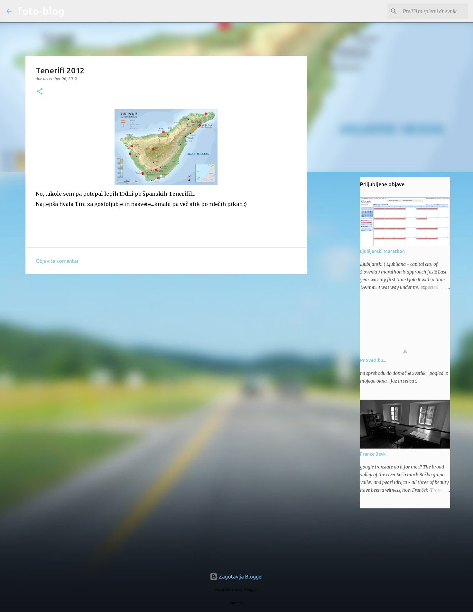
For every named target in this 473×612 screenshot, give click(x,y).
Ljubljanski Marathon (382, 251)
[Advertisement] (166, 329)
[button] (39, 92)
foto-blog (41, 11)
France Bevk (373, 454)
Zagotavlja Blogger (240, 577)
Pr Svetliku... (373, 360)
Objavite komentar (57, 261)
